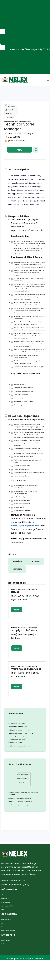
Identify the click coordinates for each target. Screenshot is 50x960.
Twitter (36, 561)
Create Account (6, 919)
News (3, 927)
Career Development (8, 930)
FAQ (2, 910)
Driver (15, 591)
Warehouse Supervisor (26, 668)
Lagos (30, 133)
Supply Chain (14, 133)
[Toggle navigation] (47, 80)
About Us (4, 895)
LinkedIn (18, 569)
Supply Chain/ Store (24, 630)
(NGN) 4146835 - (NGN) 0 (23, 634)
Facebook (18, 561)
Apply (19, 150)
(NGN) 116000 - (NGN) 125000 (25, 673)
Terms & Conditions (7, 906)
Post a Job (4, 944)
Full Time (22, 599)
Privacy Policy (5, 902)
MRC (2, 923)
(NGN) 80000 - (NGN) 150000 (25, 595)
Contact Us (4, 899)
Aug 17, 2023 (14, 137)
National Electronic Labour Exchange (24, 589)
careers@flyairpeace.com (25, 525)
